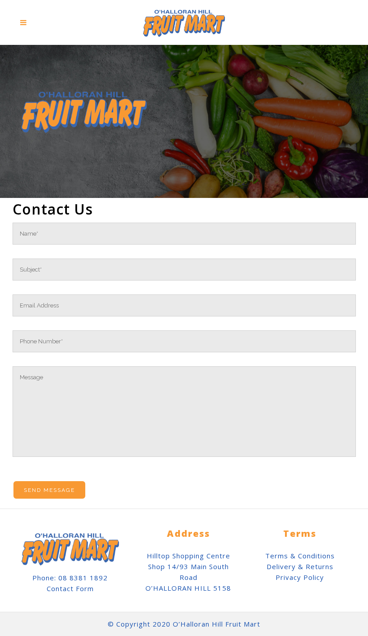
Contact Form (70, 588)
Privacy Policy (300, 577)
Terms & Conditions (300, 555)
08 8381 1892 (83, 577)
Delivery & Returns (300, 566)
